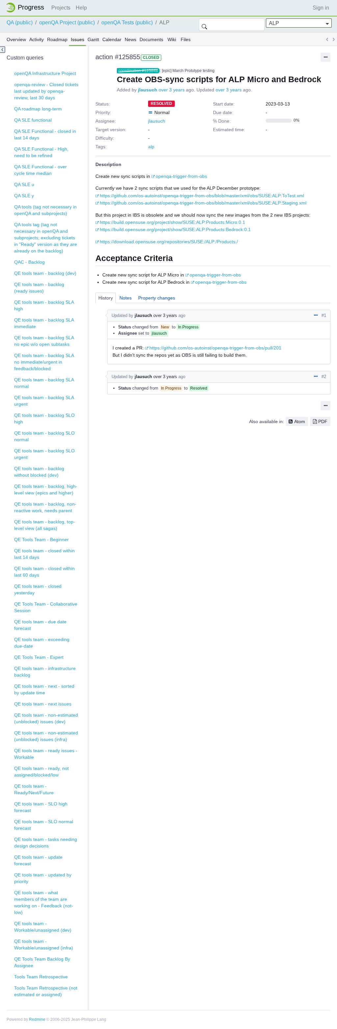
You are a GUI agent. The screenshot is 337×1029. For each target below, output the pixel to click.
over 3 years (172, 89)
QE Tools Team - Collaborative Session (45, 607)
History (105, 297)
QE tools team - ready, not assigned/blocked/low (41, 772)
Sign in (321, 8)
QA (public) (20, 22)
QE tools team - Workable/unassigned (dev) (42, 927)
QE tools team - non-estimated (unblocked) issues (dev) (46, 718)
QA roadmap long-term (38, 108)
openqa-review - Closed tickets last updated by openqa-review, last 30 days (46, 91)
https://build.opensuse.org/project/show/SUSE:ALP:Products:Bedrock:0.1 (175, 229)
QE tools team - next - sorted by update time (44, 689)
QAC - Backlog (29, 262)
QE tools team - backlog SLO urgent (44, 454)
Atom (299, 421)
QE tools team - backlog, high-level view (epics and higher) (45, 489)
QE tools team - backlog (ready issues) (39, 288)
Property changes (156, 297)
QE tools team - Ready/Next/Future (34, 789)
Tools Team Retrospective (41, 976)
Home (27, 7)
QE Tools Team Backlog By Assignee (42, 962)
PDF (322, 421)
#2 (324, 376)
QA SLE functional (33, 120)
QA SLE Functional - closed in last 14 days (45, 134)
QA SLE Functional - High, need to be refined (41, 152)
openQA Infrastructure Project (45, 73)
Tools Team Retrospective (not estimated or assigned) (45, 991)
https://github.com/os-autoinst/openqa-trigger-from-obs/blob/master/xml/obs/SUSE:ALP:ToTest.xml (202, 195)
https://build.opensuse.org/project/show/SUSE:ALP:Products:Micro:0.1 (172, 222)
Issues (77, 39)
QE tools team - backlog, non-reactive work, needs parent (45, 507)
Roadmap (57, 39)
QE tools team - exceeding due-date (41, 643)
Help (81, 8)
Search (204, 24)
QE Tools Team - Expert (39, 657)
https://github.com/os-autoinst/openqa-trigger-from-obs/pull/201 (215, 347)
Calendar (111, 39)
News (130, 39)
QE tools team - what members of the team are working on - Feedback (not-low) (43, 902)
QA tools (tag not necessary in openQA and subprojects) (45, 210)
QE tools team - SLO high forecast (40, 807)
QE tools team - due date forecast (40, 625)
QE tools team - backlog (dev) (45, 273)
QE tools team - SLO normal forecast (43, 825)
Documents (151, 39)
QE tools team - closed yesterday (38, 589)
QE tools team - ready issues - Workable (45, 754)
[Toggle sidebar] (2, 49)
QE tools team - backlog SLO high (44, 418)
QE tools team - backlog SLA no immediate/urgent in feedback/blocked (44, 362)
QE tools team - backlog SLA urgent (44, 401)
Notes (125, 297)
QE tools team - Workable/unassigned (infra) (43, 944)
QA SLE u (24, 184)
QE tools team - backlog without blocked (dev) (39, 472)
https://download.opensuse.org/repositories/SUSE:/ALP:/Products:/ (169, 241)
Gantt (93, 39)
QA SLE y (24, 195)
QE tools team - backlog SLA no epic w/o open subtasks (44, 341)
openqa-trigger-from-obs (181, 176)
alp (151, 146)
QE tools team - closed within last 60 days (44, 572)
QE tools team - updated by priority (42, 878)
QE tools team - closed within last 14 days (44, 554)
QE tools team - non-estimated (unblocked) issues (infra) (46, 736)
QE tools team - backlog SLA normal (44, 383)
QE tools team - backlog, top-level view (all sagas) (44, 525)
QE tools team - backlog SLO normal (44, 436)
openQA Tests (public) (127, 22)
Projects (60, 8)
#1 (324, 315)
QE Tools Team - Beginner (41, 539)
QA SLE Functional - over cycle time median (40, 170)
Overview (16, 39)
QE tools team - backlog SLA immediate (44, 323)
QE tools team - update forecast (38, 860)
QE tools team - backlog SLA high (44, 305)
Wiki (172, 39)
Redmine (37, 1019)
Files (186, 39)
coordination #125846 (138, 70)
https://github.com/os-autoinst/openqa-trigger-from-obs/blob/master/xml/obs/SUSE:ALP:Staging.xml (203, 202)
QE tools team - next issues (42, 703)
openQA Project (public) (67, 22)
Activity (36, 39)
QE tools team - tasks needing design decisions (45, 843)
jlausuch (147, 89)
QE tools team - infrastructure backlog (45, 672)
